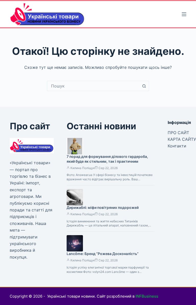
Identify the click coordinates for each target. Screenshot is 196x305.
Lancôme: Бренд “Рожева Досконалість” (103, 253)
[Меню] (184, 14)
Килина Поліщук (82, 168)
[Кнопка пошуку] (144, 86)
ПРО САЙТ (178, 132)
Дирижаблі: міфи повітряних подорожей (103, 207)
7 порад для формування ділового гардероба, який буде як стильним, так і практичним (107, 158)
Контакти (177, 145)
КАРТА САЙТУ (182, 139)
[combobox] (93, 86)
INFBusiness (147, 296)
